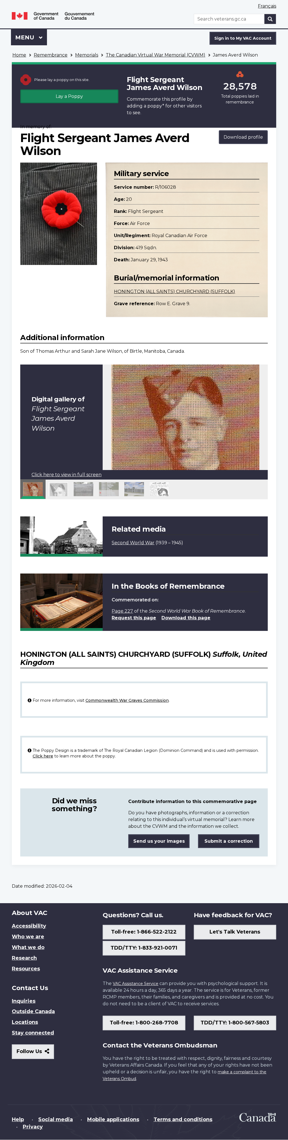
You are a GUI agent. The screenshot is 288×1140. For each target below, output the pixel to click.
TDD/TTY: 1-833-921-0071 (144, 948)
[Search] (270, 19)
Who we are (28, 937)
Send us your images (159, 841)
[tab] (33, 489)
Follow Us (35, 1053)
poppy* (155, 106)
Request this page (134, 617)
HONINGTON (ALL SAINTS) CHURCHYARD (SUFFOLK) (174, 291)
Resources (26, 969)
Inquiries (23, 1001)
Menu (25, 37)
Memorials (86, 55)
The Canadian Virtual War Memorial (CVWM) (155, 55)
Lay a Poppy (69, 96)
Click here (43, 756)
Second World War (133, 542)
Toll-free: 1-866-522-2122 (144, 932)
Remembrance (51, 55)
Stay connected (33, 1033)
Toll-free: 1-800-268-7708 (144, 1023)
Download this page (185, 617)
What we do (28, 947)
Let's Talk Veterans (235, 932)
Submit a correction (228, 841)
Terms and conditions (183, 1119)
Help (18, 1119)
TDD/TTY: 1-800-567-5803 (235, 1023)
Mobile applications (113, 1119)
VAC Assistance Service (135, 983)
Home (19, 55)
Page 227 (122, 611)
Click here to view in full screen (67, 474)
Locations (25, 1022)
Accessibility (29, 926)
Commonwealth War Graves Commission (127, 700)
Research (24, 958)
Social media (55, 1119)
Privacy (33, 1127)
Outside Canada (33, 1011)
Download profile (243, 137)
